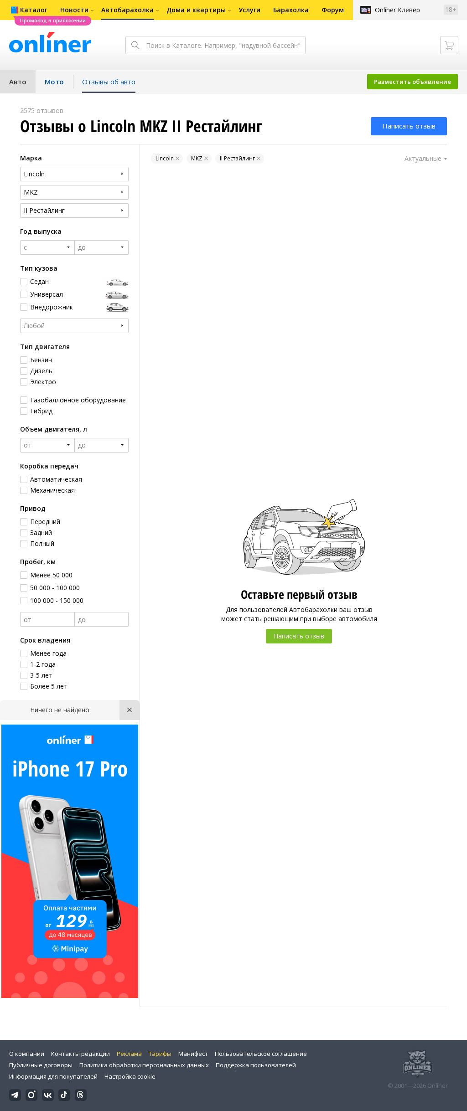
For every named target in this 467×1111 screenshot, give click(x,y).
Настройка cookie (130, 1076)
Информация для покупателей (53, 1076)
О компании (26, 1053)
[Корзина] (449, 45)
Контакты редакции (80, 1053)
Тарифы (160, 1053)
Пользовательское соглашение (261, 1053)
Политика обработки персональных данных (144, 1065)
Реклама (129, 1053)
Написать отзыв (409, 125)
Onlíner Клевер (397, 9)
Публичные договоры (41, 1065)
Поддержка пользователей (256, 1065)
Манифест (193, 1053)
